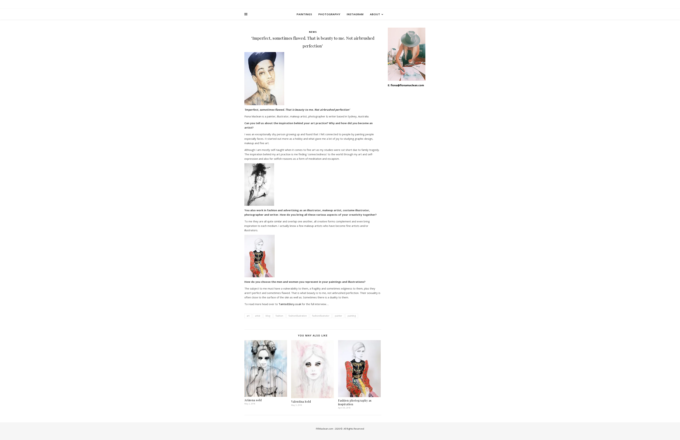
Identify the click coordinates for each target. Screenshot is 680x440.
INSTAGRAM (355, 14)
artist (257, 315)
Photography (329, 14)
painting (352, 315)
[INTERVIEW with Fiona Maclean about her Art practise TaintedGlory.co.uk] (312, 184)
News (313, 31)
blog (268, 315)
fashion (279, 315)
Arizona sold (253, 400)
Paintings (304, 14)
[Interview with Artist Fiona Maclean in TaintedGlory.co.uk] (312, 256)
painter (338, 315)
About (375, 14)
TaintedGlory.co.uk (290, 304)
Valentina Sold (301, 401)
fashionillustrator (320, 315)
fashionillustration (298, 315)
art (248, 315)
